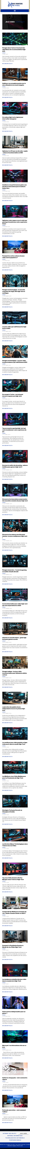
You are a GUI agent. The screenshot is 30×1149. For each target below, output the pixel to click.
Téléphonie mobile (15, 1140)
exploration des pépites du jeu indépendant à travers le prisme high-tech (13, 708)
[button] (14, 10)
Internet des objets (9, 1133)
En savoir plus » (7, 63)
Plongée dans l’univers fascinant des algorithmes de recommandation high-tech (14, 49)
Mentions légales (12, 1145)
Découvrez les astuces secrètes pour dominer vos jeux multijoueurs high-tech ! (14, 536)
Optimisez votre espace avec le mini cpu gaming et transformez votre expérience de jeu (14, 222)
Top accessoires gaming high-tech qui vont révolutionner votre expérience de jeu (14, 429)
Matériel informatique (14, 1135)
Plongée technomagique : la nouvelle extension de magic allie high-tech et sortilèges (13, 291)
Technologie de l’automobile (15, 1137)
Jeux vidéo (23, 1133)
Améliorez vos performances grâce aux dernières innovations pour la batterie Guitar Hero (14, 186)
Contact (28, 1144)
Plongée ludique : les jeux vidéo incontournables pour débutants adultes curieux (14, 673)
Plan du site (20, 1145)
